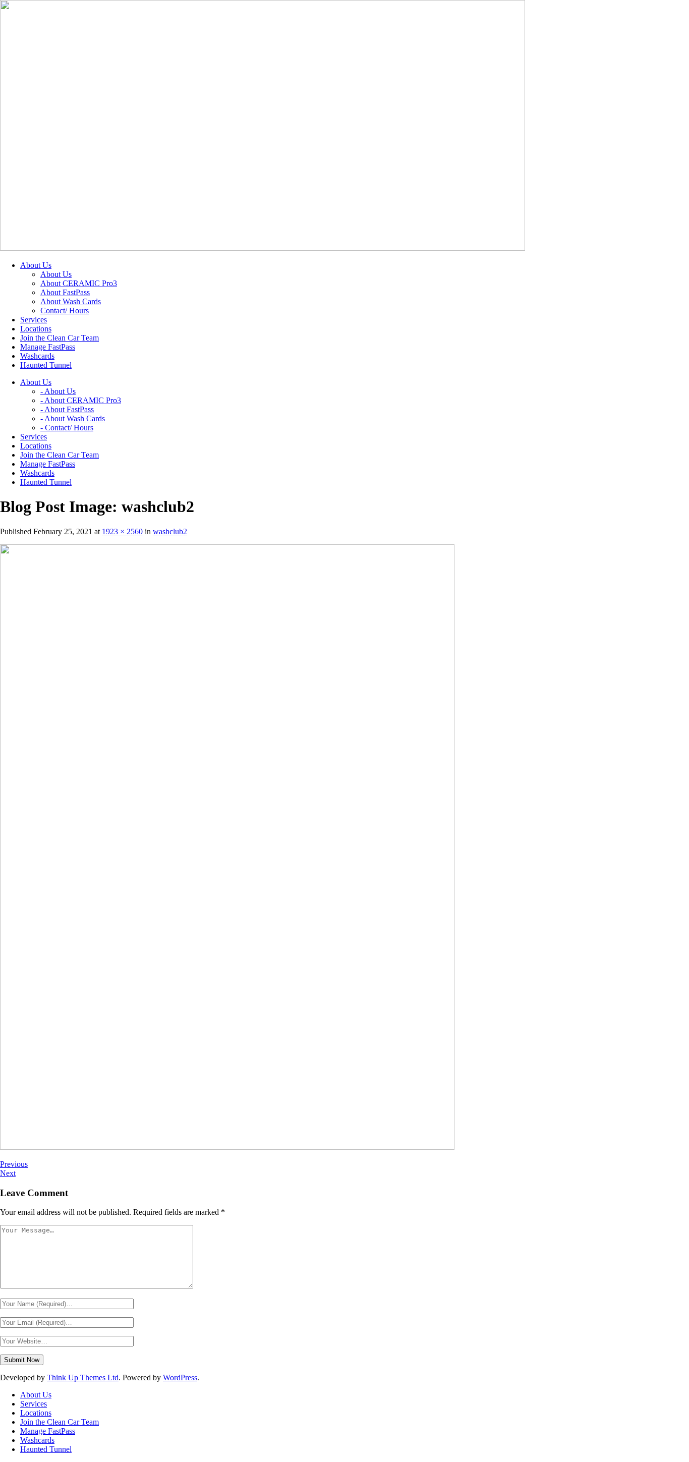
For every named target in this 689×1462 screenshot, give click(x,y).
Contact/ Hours (64, 310)
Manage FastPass (47, 1431)
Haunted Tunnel (46, 1449)
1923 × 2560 (122, 531)
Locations (35, 1413)
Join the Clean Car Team (59, 1422)
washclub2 (170, 531)
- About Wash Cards (72, 418)
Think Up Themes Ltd (83, 1377)
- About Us (58, 391)
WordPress (180, 1377)
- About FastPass (67, 409)
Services (33, 1403)
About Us (56, 274)
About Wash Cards (70, 301)
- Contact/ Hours (66, 427)
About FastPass (65, 292)
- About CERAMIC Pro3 (80, 400)
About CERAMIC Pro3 (78, 283)
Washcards (37, 1440)
